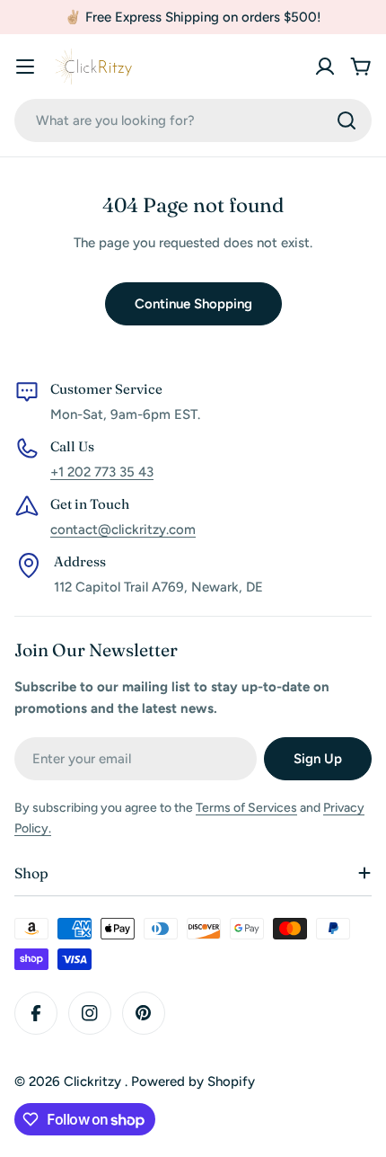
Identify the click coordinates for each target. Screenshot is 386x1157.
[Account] (325, 66)
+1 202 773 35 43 (102, 472)
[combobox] (193, 120)
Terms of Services (246, 807)
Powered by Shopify (193, 1081)
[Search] (346, 120)
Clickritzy (94, 1081)
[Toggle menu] (25, 66)
